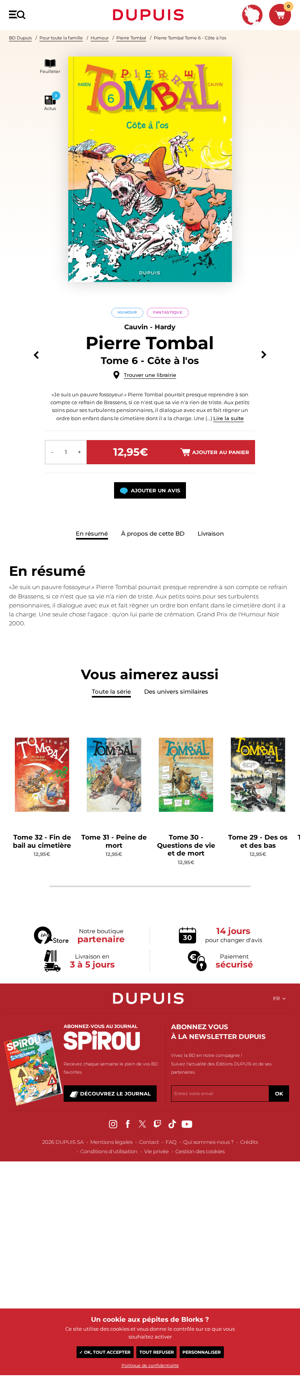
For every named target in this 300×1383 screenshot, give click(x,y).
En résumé (92, 533)
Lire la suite (228, 418)
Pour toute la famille (61, 38)
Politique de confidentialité (150, 1365)
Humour (100, 38)
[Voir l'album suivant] (264, 355)
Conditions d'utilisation (109, 1151)
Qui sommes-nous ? (208, 1142)
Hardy (165, 327)
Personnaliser (201, 1352)
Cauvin (136, 327)
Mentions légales (111, 1142)
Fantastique (167, 312)
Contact (149, 1142)
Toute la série (111, 691)
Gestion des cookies (200, 1151)
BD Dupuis (20, 38)
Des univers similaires (176, 691)
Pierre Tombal (131, 38)
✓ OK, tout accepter (104, 1352)
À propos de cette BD (152, 533)
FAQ (171, 1142)
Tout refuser (156, 1352)
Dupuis (150, 15)
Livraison (211, 533)
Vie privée (156, 1151)
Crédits (249, 1142)
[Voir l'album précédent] (36, 355)
